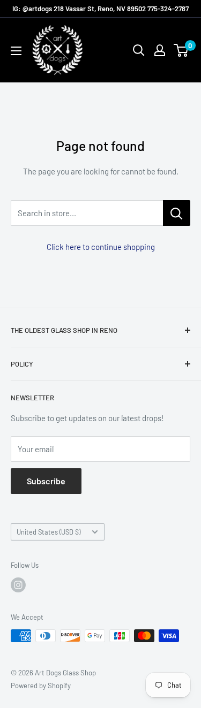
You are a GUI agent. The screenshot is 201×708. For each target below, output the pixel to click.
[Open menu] (16, 51)
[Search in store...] (176, 213)
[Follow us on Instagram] (18, 584)
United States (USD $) (48, 532)
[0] (181, 50)
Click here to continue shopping (101, 247)
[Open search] (139, 50)
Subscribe (46, 481)
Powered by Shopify (41, 685)
